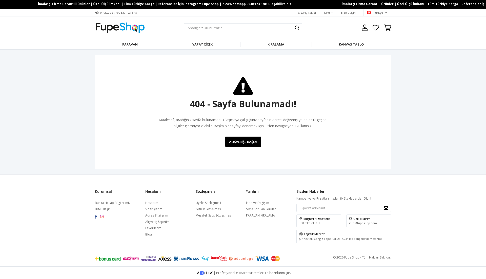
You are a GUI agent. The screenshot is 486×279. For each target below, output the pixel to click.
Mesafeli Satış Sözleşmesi (214, 215)
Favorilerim (376, 28)
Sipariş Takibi (307, 12)
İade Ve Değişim (257, 203)
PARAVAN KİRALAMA (260, 215)
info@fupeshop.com (363, 223)
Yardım (328, 12)
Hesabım (151, 203)
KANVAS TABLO (351, 44)
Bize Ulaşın (348, 12)
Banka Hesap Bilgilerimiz (112, 203)
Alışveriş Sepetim (157, 222)
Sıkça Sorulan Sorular (261, 209)
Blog (148, 234)
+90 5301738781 (309, 223)
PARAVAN (130, 44)
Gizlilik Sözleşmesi (208, 209)
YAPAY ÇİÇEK (202, 44)
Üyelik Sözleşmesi (208, 203)
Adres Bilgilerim (156, 215)
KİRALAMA (276, 44)
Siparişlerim (153, 209)
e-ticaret (242, 272)
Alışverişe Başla (243, 141)
